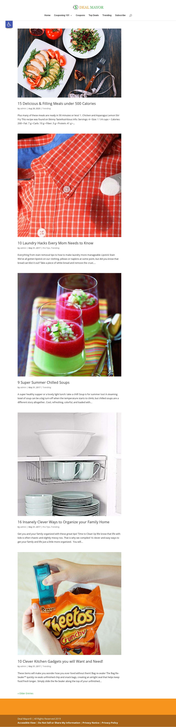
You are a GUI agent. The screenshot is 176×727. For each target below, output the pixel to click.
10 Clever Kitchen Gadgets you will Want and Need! (60, 661)
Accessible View (27, 722)
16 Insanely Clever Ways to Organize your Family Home (63, 521)
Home (47, 15)
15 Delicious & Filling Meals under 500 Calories (57, 103)
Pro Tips (46, 248)
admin (23, 108)
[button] (9, 24)
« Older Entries (25, 693)
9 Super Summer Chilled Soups (43, 382)
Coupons (80, 15)
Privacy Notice (90, 722)
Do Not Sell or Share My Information (59, 722)
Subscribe (120, 15)
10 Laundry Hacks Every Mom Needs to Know (55, 243)
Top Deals (94, 15)
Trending (107, 15)
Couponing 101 (61, 15)
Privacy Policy (110, 722)
